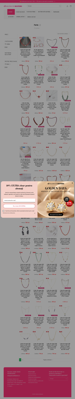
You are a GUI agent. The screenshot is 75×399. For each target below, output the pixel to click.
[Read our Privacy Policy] (35, 213)
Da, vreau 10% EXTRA (19, 206)
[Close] (72, 183)
